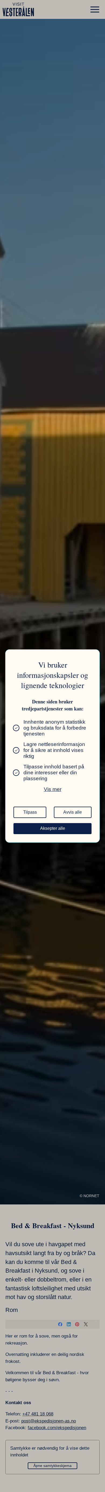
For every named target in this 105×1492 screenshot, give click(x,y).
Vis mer (52, 789)
